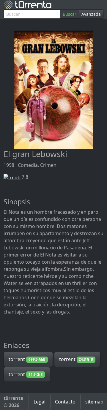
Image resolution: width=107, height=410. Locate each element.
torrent (27, 359)
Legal (39, 401)
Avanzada (91, 14)
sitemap (94, 401)
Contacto (65, 401)
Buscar (69, 14)
